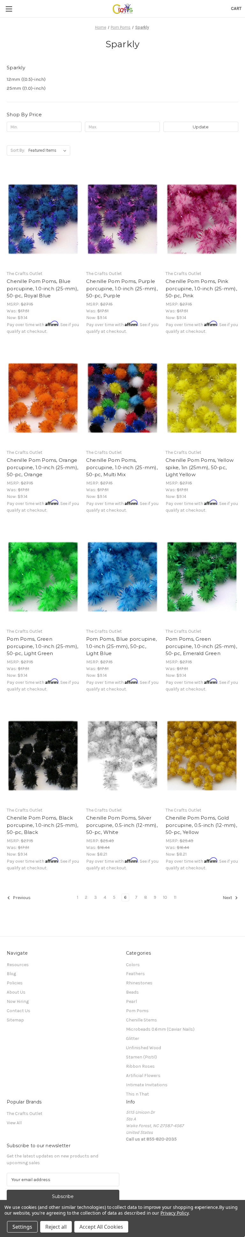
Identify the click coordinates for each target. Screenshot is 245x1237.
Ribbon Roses (140, 1066)
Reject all (56, 1226)
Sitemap (15, 1020)
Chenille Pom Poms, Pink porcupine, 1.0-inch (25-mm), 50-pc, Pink (201, 288)
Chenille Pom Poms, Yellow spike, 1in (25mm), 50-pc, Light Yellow (200, 467)
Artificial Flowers (143, 1075)
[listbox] (48, 150)
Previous (21, 897)
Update (201, 126)
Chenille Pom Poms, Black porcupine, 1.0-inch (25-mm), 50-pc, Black (42, 825)
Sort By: (18, 150)
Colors (133, 964)
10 (165, 897)
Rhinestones (139, 983)
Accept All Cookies (101, 1226)
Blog (11, 973)
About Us (16, 992)
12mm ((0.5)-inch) (26, 79)
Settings (22, 1226)
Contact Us (18, 1010)
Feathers (135, 973)
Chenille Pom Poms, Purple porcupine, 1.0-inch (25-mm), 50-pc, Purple (122, 288)
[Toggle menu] (9, 9)
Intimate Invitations (146, 1085)
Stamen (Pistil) (141, 1057)
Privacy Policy (174, 1213)
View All (14, 1123)
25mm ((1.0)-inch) (26, 88)
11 (175, 897)
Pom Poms (137, 1010)
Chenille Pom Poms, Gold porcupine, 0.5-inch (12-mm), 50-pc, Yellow (201, 825)
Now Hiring (18, 1001)
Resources (18, 964)
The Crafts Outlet (24, 1113)
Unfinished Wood (143, 1047)
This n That (137, 1094)
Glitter (132, 1038)
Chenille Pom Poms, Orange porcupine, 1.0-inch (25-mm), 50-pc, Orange (42, 467)
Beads (132, 992)
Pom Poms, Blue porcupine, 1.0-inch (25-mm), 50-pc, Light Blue (121, 646)
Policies (15, 983)
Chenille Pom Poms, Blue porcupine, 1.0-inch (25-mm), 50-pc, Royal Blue (42, 288)
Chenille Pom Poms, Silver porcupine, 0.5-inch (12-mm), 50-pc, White (122, 825)
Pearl (131, 1001)
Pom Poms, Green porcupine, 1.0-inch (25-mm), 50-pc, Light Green (42, 646)
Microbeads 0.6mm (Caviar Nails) (160, 1029)
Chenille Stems (141, 1020)
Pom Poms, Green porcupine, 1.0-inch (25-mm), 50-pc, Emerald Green (201, 646)
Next (228, 897)
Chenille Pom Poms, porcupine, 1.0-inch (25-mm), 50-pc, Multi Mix (122, 467)
